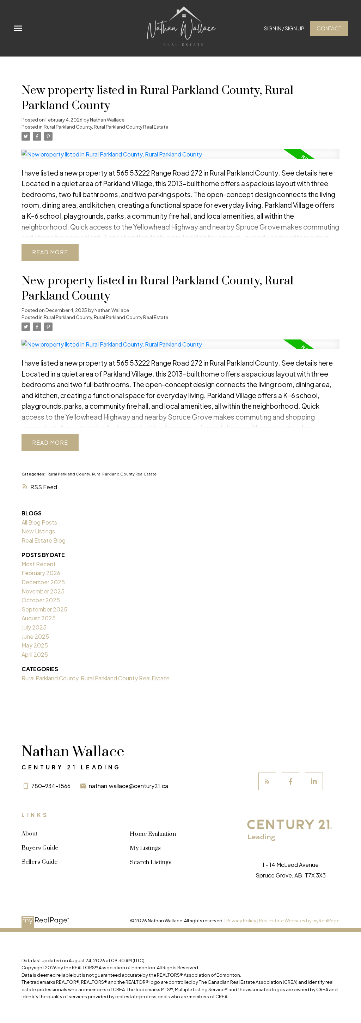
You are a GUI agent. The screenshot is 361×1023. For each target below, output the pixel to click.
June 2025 (35, 636)
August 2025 (39, 618)
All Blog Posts (39, 522)
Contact (329, 28)
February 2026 (41, 572)
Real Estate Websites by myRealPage (299, 920)
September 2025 (44, 609)
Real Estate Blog (44, 540)
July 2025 (34, 627)
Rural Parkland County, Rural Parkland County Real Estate (106, 127)
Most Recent (39, 564)
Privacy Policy (241, 920)
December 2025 (43, 582)
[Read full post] (180, 158)
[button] (284, 28)
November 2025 (43, 591)
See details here (307, 172)
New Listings (38, 531)
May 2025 (35, 645)
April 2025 (35, 654)
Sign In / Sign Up (284, 28)
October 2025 (41, 600)
